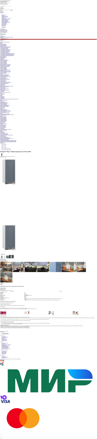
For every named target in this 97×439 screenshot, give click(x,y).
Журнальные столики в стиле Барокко (5, 65)
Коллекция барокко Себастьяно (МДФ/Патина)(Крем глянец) (8, 141)
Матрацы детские (2, 85)
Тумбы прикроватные (3, 56)
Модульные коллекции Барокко (4, 60)
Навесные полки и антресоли (4, 78)
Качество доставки (4, 23)
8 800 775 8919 (2, 12)
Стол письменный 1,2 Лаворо (4, 48)
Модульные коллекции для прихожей (5, 110)
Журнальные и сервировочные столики (5, 76)
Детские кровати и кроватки (4, 83)
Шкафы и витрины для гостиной (4, 75)
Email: (1, 9)
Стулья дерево (2, 94)
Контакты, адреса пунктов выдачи (6, 18)
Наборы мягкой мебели (3, 103)
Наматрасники (2, 128)
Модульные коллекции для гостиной (5, 79)
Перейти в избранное (3, 34)
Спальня (1, 113)
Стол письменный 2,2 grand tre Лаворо (5, 51)
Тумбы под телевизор (3, 77)
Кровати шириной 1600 (3, 45)
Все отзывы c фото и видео (3, 31)
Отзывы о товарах (4, 340)
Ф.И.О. (1, 3)
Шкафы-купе (2, 131)
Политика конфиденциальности (6, 22)
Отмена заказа (3, 25)
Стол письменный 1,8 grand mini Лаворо (5, 49)
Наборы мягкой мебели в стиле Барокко (5, 64)
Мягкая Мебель (2, 97)
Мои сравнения (4, 357)
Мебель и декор (4, 145)
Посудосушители (2, 96)
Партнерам (3, 17)
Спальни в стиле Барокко (3, 61)
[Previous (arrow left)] (0, 438)
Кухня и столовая (2, 89)
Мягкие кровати (2, 122)
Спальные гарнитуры (3, 115)
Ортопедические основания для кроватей (5, 129)
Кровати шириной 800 (3, 116)
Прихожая (1, 108)
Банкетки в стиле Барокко (3, 102)
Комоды (1, 42)
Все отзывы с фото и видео (3, 30)
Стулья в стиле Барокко (3, 72)
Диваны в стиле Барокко (3, 68)
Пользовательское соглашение (6, 19)
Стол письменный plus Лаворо (4, 52)
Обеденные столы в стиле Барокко (4, 66)
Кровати (1, 43)
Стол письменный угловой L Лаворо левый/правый (7, 54)
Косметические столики (3, 125)
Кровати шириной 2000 (3, 120)
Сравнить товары (2, 36)
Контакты (3, 15)
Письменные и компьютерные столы (5, 47)
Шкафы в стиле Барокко (3, 70)
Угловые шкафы (2, 58)
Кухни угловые (2, 91)
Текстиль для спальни (3, 127)
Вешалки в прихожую (3, 109)
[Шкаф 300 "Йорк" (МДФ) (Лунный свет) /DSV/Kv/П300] (9, 251)
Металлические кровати (3, 123)
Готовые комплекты (2, 81)
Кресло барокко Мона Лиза (3, 100)
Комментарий (2, 6)
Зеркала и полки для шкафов (4, 134)
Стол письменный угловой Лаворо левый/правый (6, 55)
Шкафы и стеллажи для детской (4, 86)
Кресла (1, 99)
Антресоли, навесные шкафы (4, 133)
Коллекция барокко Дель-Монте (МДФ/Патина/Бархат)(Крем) (8, 140)
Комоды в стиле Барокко (3, 73)
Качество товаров (4, 24)
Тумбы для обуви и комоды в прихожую (5, 111)
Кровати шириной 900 (3, 117)
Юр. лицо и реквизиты (5, 21)
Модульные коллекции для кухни (4, 90)
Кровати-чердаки (2, 84)
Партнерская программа (5, 20)
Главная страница (4, 144)
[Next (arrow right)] (1, 438)
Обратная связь (2, 359)
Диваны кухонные (2, 93)
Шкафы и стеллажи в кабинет (4, 105)
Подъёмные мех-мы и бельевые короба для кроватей (7, 114)
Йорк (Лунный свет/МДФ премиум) (6, 149)
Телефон (1, 2)
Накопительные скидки (5, 16)
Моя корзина (3, 356)
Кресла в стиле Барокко (3, 67)
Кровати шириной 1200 (3, 44)
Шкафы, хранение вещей (3, 130)
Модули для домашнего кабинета (4, 106)
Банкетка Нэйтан (2, 101)
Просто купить (4, 336)
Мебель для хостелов (3, 135)
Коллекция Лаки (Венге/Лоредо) (4, 139)
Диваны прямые (2, 98)
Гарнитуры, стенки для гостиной (4, 74)
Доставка (3, 338)
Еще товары (1, 142)
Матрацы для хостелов (3, 136)
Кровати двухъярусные (3, 121)
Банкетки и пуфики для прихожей (4, 112)
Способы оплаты (4, 337)
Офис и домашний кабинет (3, 104)
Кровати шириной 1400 (3, 118)
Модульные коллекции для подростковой (5, 82)
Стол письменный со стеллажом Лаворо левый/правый (7, 53)
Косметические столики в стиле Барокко (5, 71)
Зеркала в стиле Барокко (3, 63)
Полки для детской (2, 87)
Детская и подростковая (3, 80)
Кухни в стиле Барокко (3, 62)
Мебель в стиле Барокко (3, 59)
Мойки (1, 95)
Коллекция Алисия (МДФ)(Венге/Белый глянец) (6, 138)
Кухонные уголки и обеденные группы (5, 46)
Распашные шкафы (2, 57)
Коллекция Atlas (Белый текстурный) (5, 137)
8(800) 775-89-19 (6, 333)
